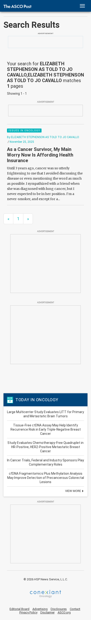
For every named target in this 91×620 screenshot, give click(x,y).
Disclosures (59, 609)
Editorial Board (19, 609)
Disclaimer (47, 612)
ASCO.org (64, 612)
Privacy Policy (28, 612)
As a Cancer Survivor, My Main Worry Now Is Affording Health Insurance (40, 154)
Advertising (40, 609)
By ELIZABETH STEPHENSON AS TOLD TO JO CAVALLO (43, 137)
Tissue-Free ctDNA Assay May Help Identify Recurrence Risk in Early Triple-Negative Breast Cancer (45, 429)
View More (73, 491)
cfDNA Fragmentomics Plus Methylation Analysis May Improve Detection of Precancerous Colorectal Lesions (45, 478)
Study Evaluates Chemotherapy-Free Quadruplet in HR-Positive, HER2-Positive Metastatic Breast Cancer (45, 447)
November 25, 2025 (22, 141)
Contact (75, 609)
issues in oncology (24, 130)
